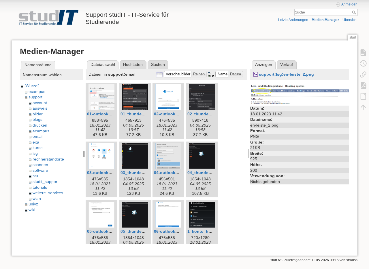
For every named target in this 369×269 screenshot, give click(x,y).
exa (36, 142)
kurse (38, 147)
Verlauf (286, 64)
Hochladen (133, 64)
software (40, 170)
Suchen (158, 64)
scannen (40, 164)
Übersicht (349, 20)
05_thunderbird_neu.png (145, 231)
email (37, 136)
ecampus (37, 91)
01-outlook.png (102, 114)
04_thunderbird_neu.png (211, 172)
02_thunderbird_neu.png (211, 114)
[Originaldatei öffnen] (299, 93)
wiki (32, 209)
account (40, 102)
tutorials (40, 187)
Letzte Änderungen (293, 20)
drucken (40, 125)
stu (35, 175)
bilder (38, 114)
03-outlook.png (102, 172)
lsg (35, 153)
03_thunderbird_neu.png (145, 172)
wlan (37, 198)
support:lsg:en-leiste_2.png (286, 74)
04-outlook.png (169, 172)
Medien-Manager (325, 20)
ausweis (40, 108)
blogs (37, 119)
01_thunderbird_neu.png (145, 114)
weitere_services (48, 192)
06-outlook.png (169, 231)
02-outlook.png (169, 114)
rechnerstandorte (48, 159)
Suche (354, 12)
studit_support (46, 181)
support (35, 97)
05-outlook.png (102, 231)
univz (33, 204)
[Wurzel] (32, 85)
